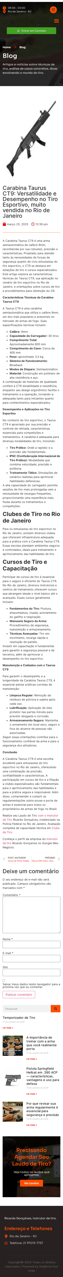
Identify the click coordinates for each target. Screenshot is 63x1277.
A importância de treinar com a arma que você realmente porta (41, 1043)
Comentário (11, 895)
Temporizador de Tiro (19, 1017)
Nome (8, 939)
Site (5, 967)
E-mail (8, 953)
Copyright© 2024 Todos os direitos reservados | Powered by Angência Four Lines (31, 1266)
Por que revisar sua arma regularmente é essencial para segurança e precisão (42, 1109)
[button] (56, 21)
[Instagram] (53, 9)
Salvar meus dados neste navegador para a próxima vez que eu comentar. (31, 985)
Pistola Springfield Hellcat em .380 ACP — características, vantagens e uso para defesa (42, 1076)
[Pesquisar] (55, 1008)
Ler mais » (8, 1027)
